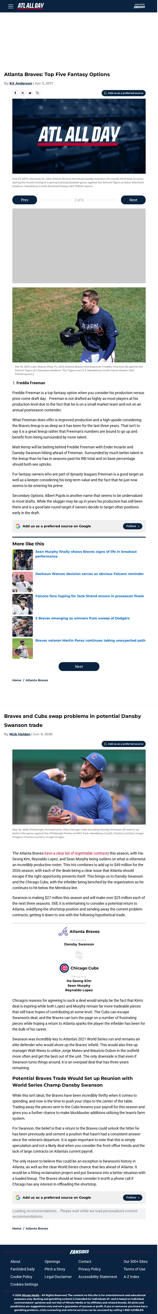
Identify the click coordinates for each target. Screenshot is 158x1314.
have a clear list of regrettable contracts (76, 853)
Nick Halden (19, 734)
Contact (84, 1261)
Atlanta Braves (37, 680)
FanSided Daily (22, 1269)
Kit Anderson (20, 83)
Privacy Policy (89, 1269)
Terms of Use (134, 1269)
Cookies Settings (24, 1284)
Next (133, 200)
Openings (52, 1261)
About (15, 1261)
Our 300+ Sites (136, 1261)
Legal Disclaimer (58, 1277)
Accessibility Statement (97, 1277)
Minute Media (30, 1295)
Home (16, 680)
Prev (24, 200)
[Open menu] (10, 6)
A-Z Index (131, 1277)
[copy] (37, 93)
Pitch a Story (55, 1269)
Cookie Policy (21, 1277)
